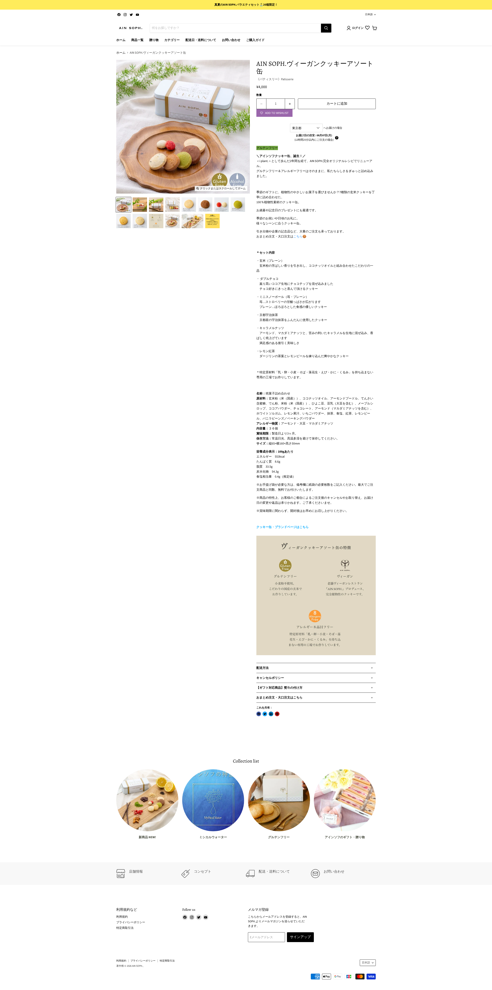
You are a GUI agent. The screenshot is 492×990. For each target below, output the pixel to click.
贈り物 (154, 40)
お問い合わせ (231, 40)
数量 (259, 95)
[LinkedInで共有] (271, 714)
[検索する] (326, 28)
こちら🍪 (299, 236)
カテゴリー (172, 40)
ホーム (120, 40)
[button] (336, 138)
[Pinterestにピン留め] (277, 714)
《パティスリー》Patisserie (274, 79)
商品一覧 (137, 40)
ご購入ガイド (255, 40)
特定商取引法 (125, 928)
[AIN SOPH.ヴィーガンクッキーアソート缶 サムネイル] (123, 204)
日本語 (369, 14)
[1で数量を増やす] (290, 104)
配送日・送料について (200, 40)
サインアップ (300, 937)
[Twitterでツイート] (265, 714)
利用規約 (122, 917)
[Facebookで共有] (258, 714)
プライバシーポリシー (130, 922)
